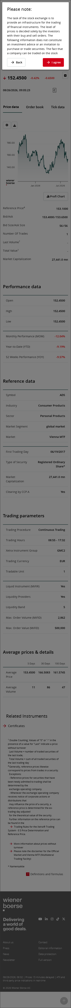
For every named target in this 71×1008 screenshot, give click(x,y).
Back (19, 62)
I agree (56, 62)
